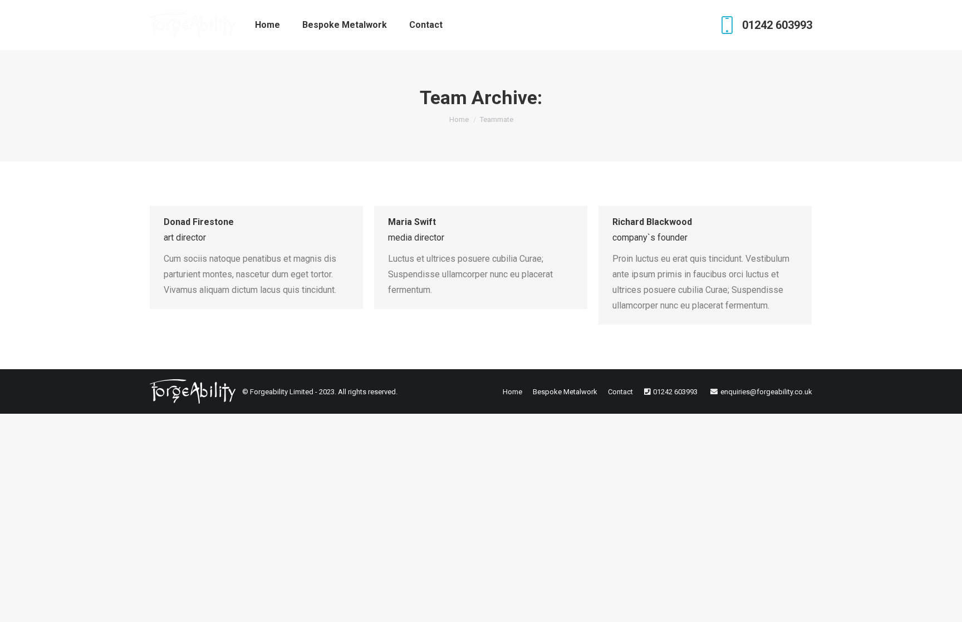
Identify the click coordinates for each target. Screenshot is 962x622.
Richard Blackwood (652, 222)
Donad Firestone (199, 222)
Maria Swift (412, 222)
